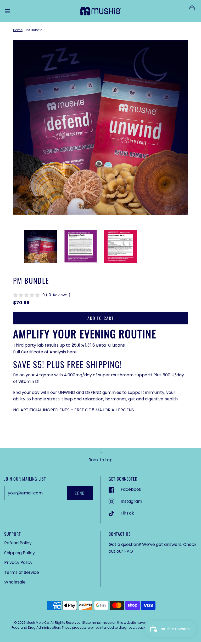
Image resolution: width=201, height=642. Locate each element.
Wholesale (15, 582)
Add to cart (100, 318)
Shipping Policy (19, 553)
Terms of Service (21, 572)
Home (18, 30)
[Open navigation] (7, 11)
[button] (41, 246)
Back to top (100, 460)
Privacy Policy (18, 562)
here (72, 352)
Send (80, 493)
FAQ (128, 551)
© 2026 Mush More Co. (32, 622)
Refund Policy (18, 543)
